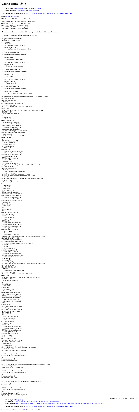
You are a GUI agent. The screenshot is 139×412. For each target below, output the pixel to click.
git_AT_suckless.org (12, 16)
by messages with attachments (64, 13)
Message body (18, 8)
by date (27, 13)
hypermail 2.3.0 (21, 409)
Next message (21, 10)
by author (50, 13)
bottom (38, 8)
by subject (42, 13)
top (35, 8)
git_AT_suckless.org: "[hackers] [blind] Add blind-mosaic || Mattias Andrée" (36, 401)
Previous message (32, 10)
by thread (34, 13)
